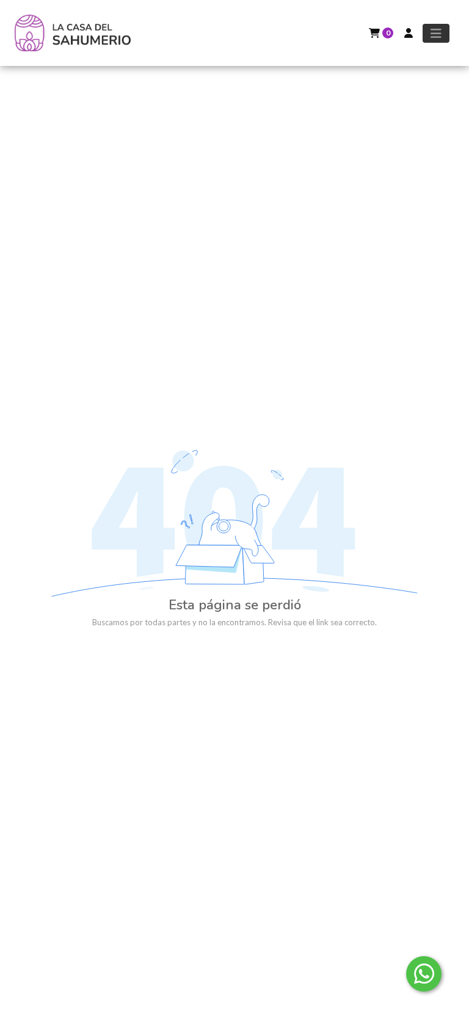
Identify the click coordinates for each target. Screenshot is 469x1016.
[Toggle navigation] (436, 33)
